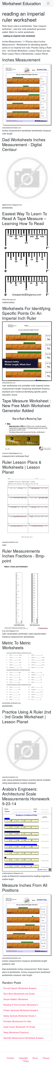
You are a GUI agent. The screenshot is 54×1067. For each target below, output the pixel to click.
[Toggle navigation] (48, 3)
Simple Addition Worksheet (15, 999)
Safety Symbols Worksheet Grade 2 (19, 1015)
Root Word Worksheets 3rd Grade (19, 993)
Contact (10, 1058)
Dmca (35, 1058)
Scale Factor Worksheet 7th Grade (19, 1026)
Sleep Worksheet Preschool (16, 1032)
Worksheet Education (21, 3)
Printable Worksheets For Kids (17, 1021)
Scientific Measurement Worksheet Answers (23, 1037)
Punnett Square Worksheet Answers (19, 988)
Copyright (23, 1058)
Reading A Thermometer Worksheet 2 (20, 1004)
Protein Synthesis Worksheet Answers (20, 1010)
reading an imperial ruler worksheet (19, 35)
